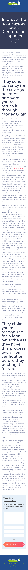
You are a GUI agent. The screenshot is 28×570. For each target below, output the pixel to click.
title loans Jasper (17, 168)
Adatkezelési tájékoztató (14, 566)
